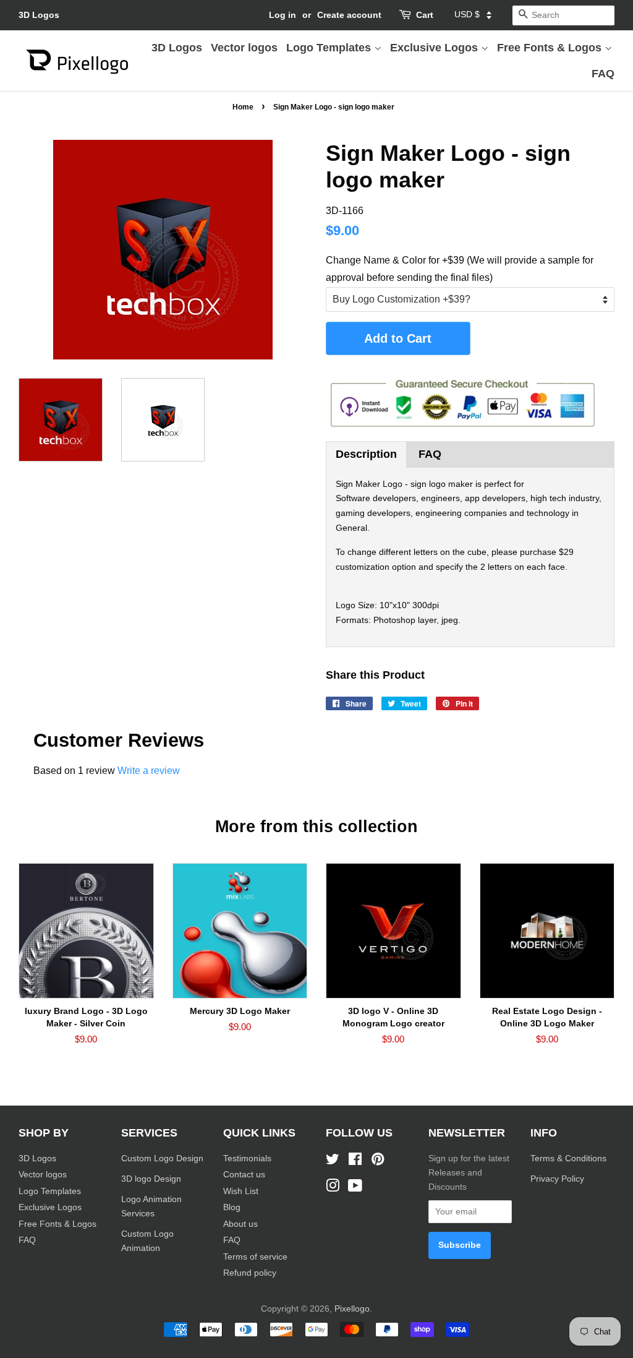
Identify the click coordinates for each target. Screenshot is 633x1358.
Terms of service (255, 1256)
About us (240, 1224)
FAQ (603, 73)
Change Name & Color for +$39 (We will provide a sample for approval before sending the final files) (459, 268)
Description (366, 454)
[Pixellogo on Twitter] (332, 1161)
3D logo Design (151, 1179)
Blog (231, 1207)
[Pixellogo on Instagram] (332, 1188)
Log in (282, 15)
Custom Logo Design (162, 1158)
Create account (349, 15)
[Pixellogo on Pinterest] (377, 1161)
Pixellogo (352, 1308)
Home (242, 107)
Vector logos (244, 47)
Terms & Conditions (568, 1158)
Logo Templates (330, 47)
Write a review (148, 770)
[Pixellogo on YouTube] (355, 1188)
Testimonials (247, 1158)
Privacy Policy (558, 1179)
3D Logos (39, 15)
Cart (424, 15)
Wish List (240, 1191)
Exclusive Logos (435, 47)
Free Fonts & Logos (551, 47)
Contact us (244, 1174)
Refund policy (249, 1273)
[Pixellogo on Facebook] (355, 1161)
